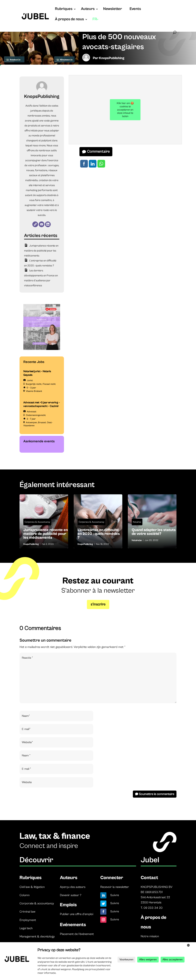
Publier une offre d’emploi (76, 914)
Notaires (137, 522)
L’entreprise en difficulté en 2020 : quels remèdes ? (98, 535)
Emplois (68, 905)
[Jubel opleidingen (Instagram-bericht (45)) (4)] (41, 349)
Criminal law (27, 911)
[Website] (35, 224)
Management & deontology (37, 936)
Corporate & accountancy (37, 903)
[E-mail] (41, 224)
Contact (149, 877)
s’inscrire (98, 604)
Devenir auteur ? (70, 895)
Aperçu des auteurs (72, 887)
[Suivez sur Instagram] (103, 920)
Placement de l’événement (77, 934)
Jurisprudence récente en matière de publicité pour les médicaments (41, 250)
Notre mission (150, 936)
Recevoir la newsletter (114, 887)
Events (135, 9)
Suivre (114, 895)
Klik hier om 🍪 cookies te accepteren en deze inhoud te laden (125, 110)
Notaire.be (137, 540)
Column (24, 895)
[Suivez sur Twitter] (103, 904)
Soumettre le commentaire (156, 794)
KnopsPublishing (111, 58)
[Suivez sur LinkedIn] (103, 895)
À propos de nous (69, 19)
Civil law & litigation (32, 887)
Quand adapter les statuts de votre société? (152, 521)
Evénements (73, 924)
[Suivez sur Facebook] (103, 912)
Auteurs (88, 9)
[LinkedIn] (48, 224)
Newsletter (112, 9)
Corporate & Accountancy (37, 522)
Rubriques (63, 9)
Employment (28, 920)
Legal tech (26, 928)
